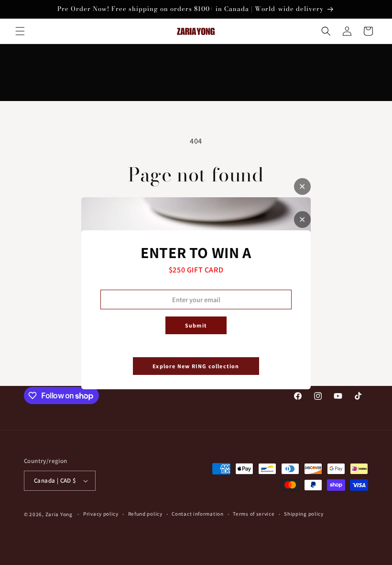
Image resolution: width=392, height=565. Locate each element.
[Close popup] (302, 219)
